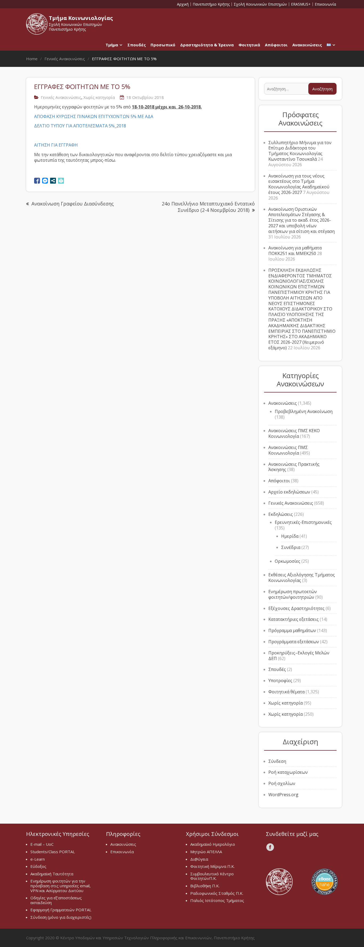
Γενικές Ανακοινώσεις (61, 97)
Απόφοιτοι (276, 44)
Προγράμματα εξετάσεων (293, 642)
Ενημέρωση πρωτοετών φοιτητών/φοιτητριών (292, 594)
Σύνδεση (277, 761)
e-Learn (37, 859)
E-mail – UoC (42, 844)
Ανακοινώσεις (307, 44)
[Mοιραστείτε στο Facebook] (37, 181)
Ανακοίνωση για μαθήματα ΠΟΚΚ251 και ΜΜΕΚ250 (295, 250)
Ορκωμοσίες (287, 561)
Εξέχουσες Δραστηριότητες (296, 608)
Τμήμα (112, 44)
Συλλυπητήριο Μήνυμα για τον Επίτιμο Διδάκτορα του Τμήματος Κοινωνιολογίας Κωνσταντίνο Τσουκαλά (299, 151)
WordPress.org (283, 795)
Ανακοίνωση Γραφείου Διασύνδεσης (72, 203)
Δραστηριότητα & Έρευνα (207, 44)
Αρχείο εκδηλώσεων (289, 492)
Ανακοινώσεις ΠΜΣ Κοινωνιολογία (288, 450)
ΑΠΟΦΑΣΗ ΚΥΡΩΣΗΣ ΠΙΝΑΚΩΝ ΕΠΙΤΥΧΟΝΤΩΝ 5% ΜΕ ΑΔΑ (93, 116)
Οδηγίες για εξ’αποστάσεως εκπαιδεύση (56, 900)
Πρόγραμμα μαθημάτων (292, 630)
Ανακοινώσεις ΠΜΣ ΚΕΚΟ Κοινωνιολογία (294, 433)
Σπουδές (136, 44)
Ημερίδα (289, 536)
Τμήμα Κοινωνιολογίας (81, 18)
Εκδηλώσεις (280, 514)
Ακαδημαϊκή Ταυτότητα (51, 873)
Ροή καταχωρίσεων (288, 772)
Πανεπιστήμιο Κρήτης (211, 4)
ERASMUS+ (301, 4)
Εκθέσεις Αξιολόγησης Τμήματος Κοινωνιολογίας (301, 577)
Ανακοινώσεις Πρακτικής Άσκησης (293, 467)
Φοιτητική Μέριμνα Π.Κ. (212, 866)
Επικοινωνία (325, 4)
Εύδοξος (38, 866)
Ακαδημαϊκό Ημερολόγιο (212, 844)
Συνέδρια (290, 547)
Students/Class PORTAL (52, 851)
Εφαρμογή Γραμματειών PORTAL (60, 909)
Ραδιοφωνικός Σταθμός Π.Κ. (216, 893)
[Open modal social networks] (53, 181)
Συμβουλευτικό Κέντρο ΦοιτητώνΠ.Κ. (212, 876)
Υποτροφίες (280, 680)
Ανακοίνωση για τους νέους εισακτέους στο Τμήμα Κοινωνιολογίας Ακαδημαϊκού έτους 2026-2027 (298, 184)
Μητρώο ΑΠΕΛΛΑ (206, 851)
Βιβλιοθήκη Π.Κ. (205, 885)
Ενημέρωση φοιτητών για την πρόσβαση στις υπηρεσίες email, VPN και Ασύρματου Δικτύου (60, 885)
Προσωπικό (163, 44)
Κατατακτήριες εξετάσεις (293, 619)
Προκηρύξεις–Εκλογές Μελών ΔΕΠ (298, 655)
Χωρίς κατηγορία (99, 97)
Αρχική (183, 4)
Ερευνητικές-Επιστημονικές (303, 522)
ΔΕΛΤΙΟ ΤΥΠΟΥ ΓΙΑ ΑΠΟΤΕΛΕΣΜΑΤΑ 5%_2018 (80, 126)
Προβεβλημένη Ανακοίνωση (304, 411)
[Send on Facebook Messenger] (45, 181)
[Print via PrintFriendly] (61, 181)
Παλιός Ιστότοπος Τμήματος (217, 900)
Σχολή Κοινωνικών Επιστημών (260, 4)
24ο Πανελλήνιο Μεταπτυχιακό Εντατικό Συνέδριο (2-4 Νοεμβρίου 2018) (208, 206)
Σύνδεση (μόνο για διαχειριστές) (60, 917)
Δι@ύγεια (199, 859)
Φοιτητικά (249, 44)
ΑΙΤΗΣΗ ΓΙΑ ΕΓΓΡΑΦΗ (56, 145)
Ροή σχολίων (281, 783)
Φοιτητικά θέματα (286, 692)
